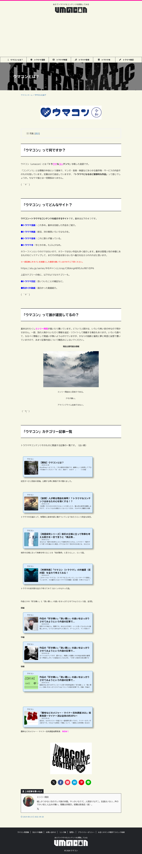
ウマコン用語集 (23, 832)
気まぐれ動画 (37, 832)
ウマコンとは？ (16, 59)
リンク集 (62, 832)
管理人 (71, 832)
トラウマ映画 (60, 59)
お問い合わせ (51, 832)
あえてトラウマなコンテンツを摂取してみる (71, 837)
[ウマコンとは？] (74, 782)
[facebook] (60, 782)
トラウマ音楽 (83, 59)
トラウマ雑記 (127, 59)
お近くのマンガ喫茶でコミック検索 (111, 832)
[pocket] (67, 782)
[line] (88, 782)
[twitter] (53, 782)
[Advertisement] (71, 36)
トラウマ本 (105, 59)
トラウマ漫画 (38, 59)
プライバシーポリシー (86, 832)
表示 (37, 133)
